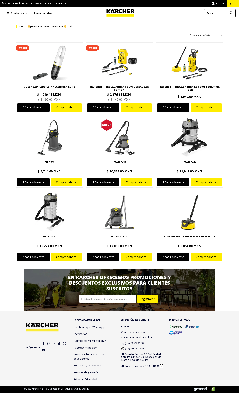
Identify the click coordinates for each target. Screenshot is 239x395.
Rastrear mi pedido (85, 347)
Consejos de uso (41, 3)
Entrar (220, 3)
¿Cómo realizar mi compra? (89, 340)
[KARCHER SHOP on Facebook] (43, 344)
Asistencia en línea (13, 3)
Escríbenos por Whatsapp (89, 327)
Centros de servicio (133, 332)
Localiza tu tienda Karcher (136, 337)
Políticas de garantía (85, 372)
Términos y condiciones (87, 365)
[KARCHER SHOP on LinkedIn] (54, 344)
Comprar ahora (66, 107)
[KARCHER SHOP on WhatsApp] (65, 344)
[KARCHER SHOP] (120, 13)
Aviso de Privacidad (85, 379)
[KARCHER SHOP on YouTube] (43, 350)
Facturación (80, 334)
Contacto (60, 3)
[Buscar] (231, 13)
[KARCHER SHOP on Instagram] (49, 344)
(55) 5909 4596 (134, 348)
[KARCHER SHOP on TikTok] (59, 344)
